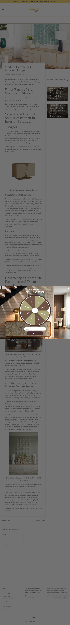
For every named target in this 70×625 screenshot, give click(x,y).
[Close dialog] (68, 288)
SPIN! (35, 333)
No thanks (35, 336)
